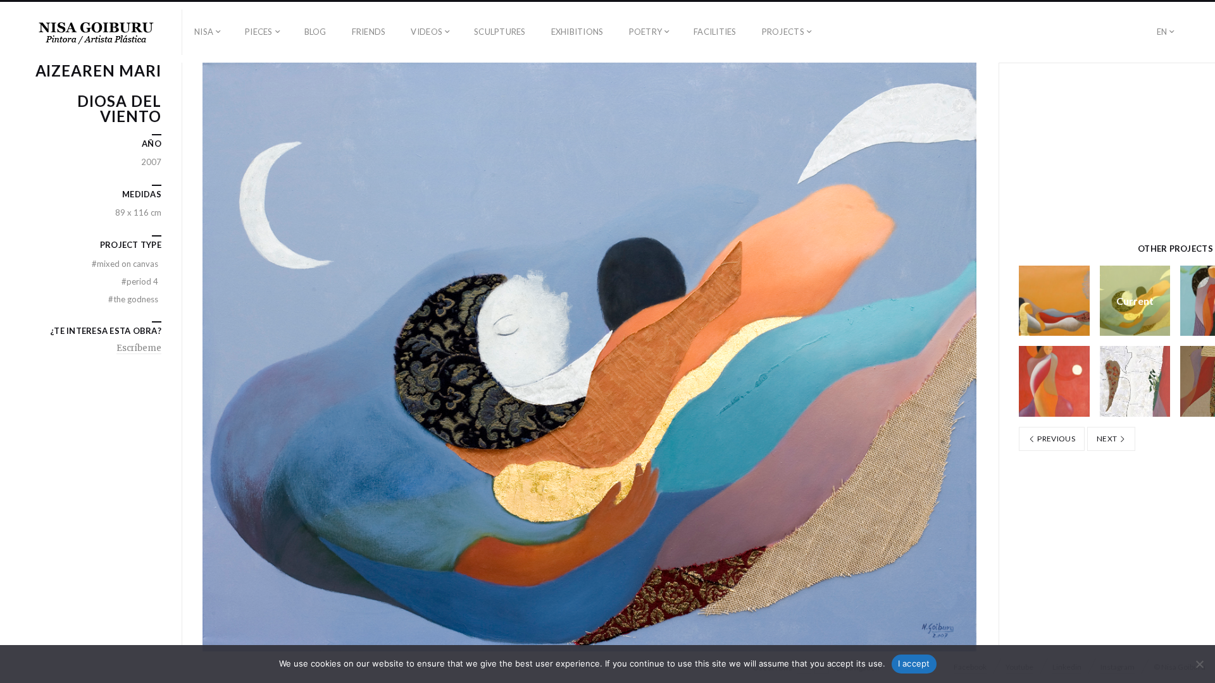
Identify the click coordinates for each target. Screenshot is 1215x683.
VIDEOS (426, 32)
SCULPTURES (500, 32)
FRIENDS (369, 32)
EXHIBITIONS (577, 32)
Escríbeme (138, 348)
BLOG (315, 32)
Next (1108, 438)
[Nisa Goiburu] (96, 32)
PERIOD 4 (140, 281)
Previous (1055, 438)
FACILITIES (715, 32)
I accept (914, 663)
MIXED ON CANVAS (125, 264)
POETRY (646, 32)
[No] (1199, 664)
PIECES (259, 32)
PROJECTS (783, 32)
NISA (203, 32)
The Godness (133, 299)
